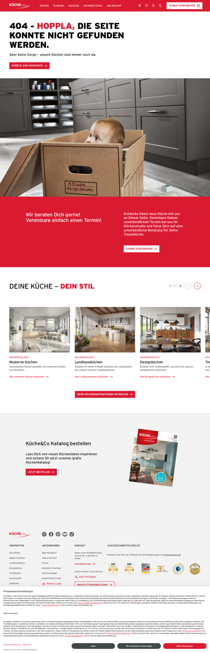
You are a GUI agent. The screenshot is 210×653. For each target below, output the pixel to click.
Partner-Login (54, 583)
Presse (45, 563)
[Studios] (139, 5)
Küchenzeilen (15, 578)
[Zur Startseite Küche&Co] (19, 5)
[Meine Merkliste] (146, 5)
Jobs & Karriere (49, 558)
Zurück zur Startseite (27, 65)
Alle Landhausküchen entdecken (91, 376)
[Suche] (160, 5)
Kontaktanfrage (83, 563)
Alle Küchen (14, 552)
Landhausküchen (17, 563)
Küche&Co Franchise (51, 568)
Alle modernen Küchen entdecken (26, 376)
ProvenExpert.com (172, 554)
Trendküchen (15, 573)
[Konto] (153, 5)
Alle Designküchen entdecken (155, 376)
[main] (105, 249)
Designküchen (15, 568)
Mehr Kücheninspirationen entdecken (102, 394)
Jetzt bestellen (39, 471)
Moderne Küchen (17, 558)
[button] (44, 5)
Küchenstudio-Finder (51, 578)
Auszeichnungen (49, 573)
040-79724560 (87, 576)
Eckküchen (14, 583)
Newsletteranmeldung (92, 584)
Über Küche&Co (49, 552)
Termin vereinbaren (182, 5)
